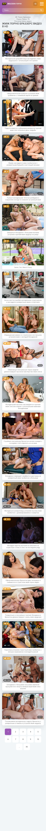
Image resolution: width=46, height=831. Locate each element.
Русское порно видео (23, 21)
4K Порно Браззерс (23, 17)
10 (38, 739)
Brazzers (14, 4)
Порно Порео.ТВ (23, 19)
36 (27, 747)
